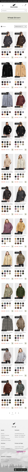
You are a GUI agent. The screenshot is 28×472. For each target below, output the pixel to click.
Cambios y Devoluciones (5, 438)
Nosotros (2, 433)
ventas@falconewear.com (19, 433)
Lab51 (23, 466)
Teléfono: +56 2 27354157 (19, 437)
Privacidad (3, 446)
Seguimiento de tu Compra (6, 440)
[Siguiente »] (18, 413)
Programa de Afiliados (5, 460)
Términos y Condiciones (5, 448)
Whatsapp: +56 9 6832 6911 (20, 435)
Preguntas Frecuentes (5, 435)
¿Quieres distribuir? (4, 461)
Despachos (3, 437)
